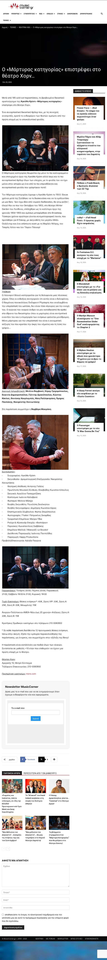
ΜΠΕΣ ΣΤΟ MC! (76, 939)
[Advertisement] (72, 6)
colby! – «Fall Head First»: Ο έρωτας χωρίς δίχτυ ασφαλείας (89, 220)
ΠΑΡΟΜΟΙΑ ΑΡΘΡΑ (12, 773)
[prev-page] (3, 849)
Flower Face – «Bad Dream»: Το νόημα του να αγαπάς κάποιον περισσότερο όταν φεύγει (88, 114)
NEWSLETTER (63, 939)
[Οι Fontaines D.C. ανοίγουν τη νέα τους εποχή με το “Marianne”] (89, 246)
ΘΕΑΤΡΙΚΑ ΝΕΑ (24, 27)
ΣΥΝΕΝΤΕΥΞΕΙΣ (29, 14)
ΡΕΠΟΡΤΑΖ (15, 14)
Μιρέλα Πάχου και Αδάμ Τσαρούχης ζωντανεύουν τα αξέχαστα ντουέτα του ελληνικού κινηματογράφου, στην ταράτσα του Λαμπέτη (89, 146)
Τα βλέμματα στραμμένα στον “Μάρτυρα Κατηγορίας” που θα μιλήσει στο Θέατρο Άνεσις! (59, 837)
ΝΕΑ (40, 14)
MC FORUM (50, 939)
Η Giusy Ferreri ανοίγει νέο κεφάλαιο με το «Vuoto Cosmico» (88, 393)
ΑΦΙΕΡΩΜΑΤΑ (72, 14)
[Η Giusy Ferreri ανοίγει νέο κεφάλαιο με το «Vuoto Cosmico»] (89, 385)
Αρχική (4, 27)
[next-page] (8, 849)
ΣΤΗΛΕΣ (60, 14)
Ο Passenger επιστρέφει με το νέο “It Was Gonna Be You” (88, 428)
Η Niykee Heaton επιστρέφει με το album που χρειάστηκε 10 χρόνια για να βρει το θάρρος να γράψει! (89, 356)
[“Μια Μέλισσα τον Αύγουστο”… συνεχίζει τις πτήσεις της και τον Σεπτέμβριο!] (12, 823)
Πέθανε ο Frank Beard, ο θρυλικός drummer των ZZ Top (88, 186)
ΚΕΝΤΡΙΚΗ (39, 939)
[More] (54, 759)
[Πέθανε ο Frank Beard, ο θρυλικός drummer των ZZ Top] (89, 177)
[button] (101, 13)
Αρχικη (6, 14)
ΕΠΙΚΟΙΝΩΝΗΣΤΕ (91, 939)
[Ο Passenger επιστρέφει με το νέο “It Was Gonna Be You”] (89, 419)
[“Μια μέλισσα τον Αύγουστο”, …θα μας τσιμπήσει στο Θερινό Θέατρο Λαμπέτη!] (35, 823)
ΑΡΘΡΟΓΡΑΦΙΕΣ (86, 14)
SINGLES (50, 14)
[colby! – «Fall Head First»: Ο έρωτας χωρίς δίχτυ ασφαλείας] (89, 212)
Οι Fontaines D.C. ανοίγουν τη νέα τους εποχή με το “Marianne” (89, 255)
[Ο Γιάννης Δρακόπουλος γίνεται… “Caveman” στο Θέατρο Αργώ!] (59, 786)
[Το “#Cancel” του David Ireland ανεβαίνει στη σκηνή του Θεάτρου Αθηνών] (35, 786)
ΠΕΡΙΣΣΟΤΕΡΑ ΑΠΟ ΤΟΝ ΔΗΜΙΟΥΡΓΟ (40, 773)
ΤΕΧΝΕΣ (6, 20)
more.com (31, 673)
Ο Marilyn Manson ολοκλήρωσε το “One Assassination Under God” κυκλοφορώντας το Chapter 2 (88, 321)
